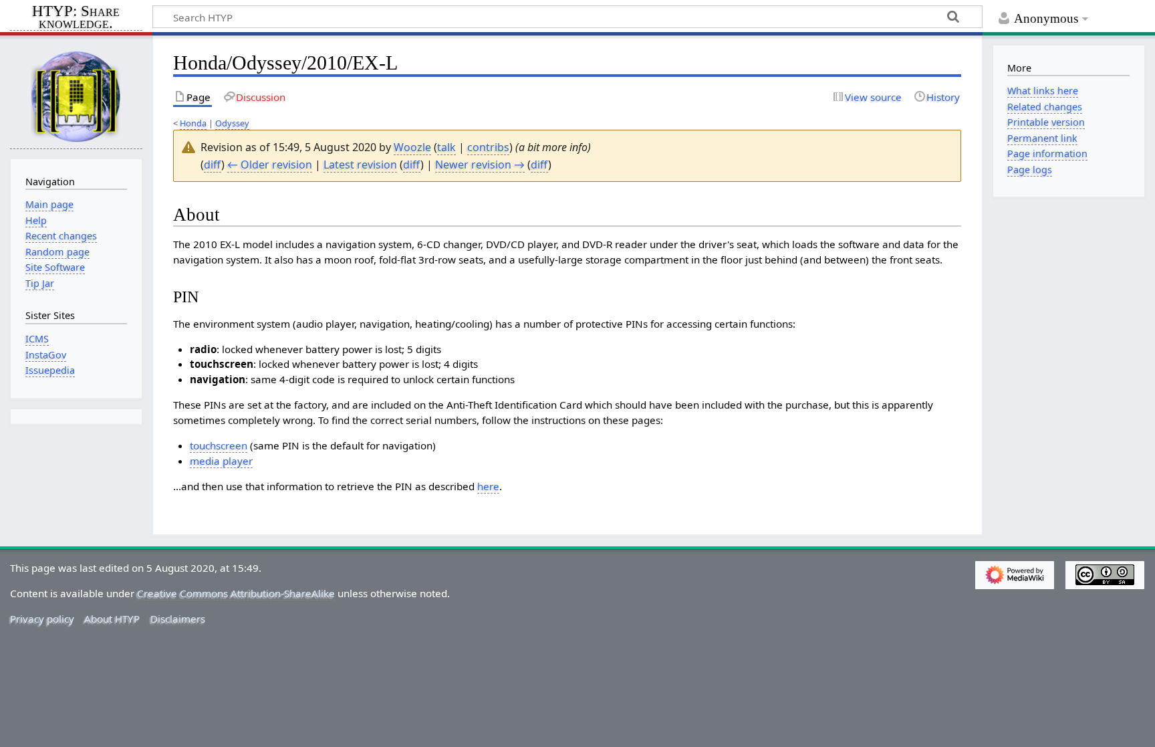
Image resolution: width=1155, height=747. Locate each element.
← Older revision (269, 164)
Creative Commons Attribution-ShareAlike (236, 593)
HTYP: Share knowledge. (76, 18)
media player (221, 460)
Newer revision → (480, 164)
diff (212, 164)
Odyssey (232, 123)
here (488, 486)
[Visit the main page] (76, 96)
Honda (193, 123)
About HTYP (112, 618)
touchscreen (218, 445)
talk (446, 147)
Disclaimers (177, 618)
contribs (488, 147)
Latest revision (360, 164)
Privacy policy (42, 618)
